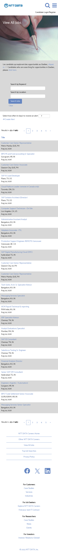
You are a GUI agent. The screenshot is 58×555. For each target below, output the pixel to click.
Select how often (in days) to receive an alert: (20, 116)
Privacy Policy (29, 457)
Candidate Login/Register (45, 12)
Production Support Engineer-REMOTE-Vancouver (21, 241)
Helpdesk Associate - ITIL (11, 230)
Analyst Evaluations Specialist (13, 328)
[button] (54, 5)
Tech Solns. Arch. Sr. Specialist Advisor (16, 285)
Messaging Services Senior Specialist (15, 405)
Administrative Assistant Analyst (14, 219)
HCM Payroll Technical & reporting (15, 306)
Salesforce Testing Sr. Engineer (13, 350)
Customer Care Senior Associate (14, 165)
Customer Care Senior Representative (16, 143)
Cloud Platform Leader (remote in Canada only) (20, 186)
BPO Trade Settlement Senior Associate (17, 394)
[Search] (47, 5)
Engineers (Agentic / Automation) (14, 383)
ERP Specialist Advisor (10, 317)
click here (12, 70)
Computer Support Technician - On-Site (17, 208)
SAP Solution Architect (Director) (14, 197)
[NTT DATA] (12, 5)
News (29, 524)
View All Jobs (29, 445)
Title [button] (3, 137)
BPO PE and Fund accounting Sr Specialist (17, 154)
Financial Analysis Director (11, 361)
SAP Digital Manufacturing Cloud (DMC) (17, 252)
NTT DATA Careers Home (29, 433)
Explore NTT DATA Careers (29, 506)
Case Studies (29, 488)
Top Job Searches (29, 451)
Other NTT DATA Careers (29, 439)
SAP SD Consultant (8, 339)
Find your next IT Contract (29, 510)
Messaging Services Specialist (13, 295)
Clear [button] (11, 105)
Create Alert (10, 119)
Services (29, 492)
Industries (29, 496)
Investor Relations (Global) (29, 538)
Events (29, 528)
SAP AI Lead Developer (10, 175)
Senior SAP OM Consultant (12, 372)
